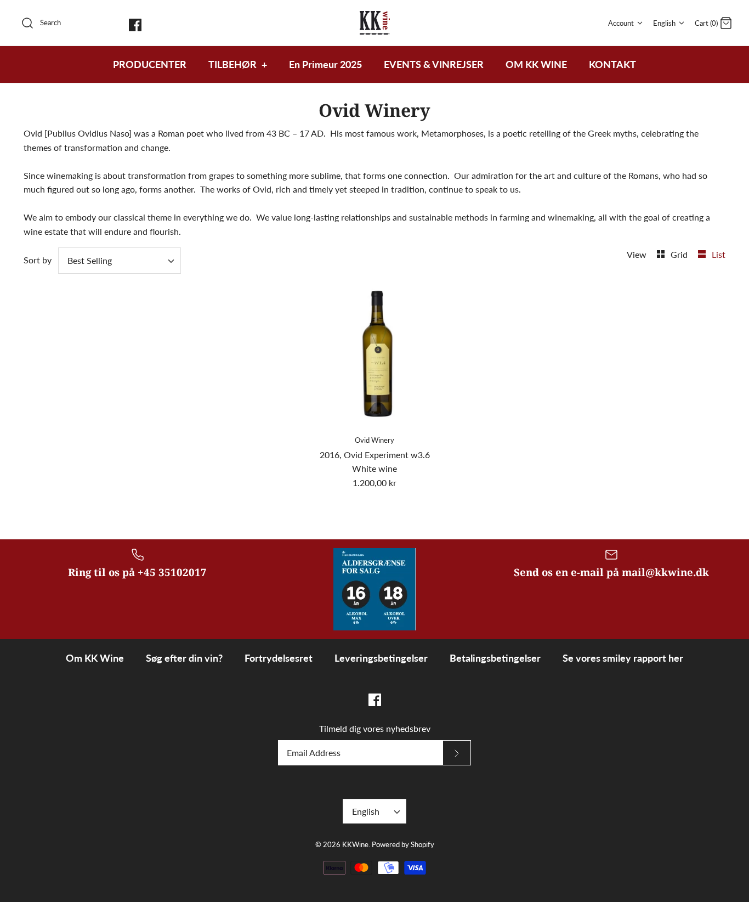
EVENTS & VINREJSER (434, 64)
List (718, 254)
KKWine (355, 844)
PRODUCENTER (149, 64)
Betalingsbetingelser (495, 658)
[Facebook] (135, 25)
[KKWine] (375, 23)
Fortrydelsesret (279, 658)
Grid (680, 254)
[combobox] (119, 260)
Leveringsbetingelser (381, 658)
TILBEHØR (237, 64)
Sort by (38, 260)
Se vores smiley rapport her (623, 658)
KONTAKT (612, 64)
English (664, 23)
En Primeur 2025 (325, 64)
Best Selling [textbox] (89, 260)
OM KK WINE (536, 64)
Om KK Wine (95, 658)
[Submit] (456, 753)
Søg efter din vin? (184, 658)
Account (621, 23)
